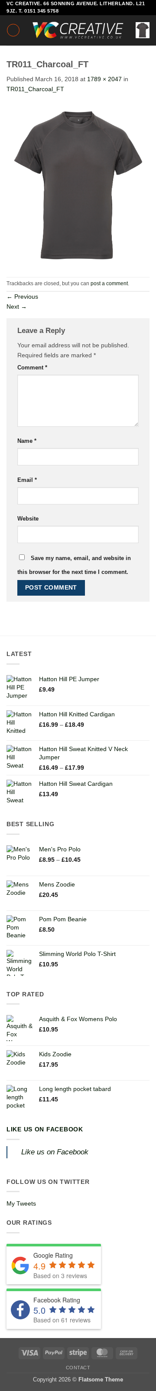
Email (27, 480)
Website (28, 518)
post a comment (109, 283)
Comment (32, 367)
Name (26, 441)
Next (16, 306)
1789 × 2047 (104, 79)
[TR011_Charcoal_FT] (78, 184)
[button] (13, 30)
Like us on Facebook (44, 1129)
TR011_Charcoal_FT (35, 89)
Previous (22, 296)
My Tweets (21, 1203)
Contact (78, 1367)
